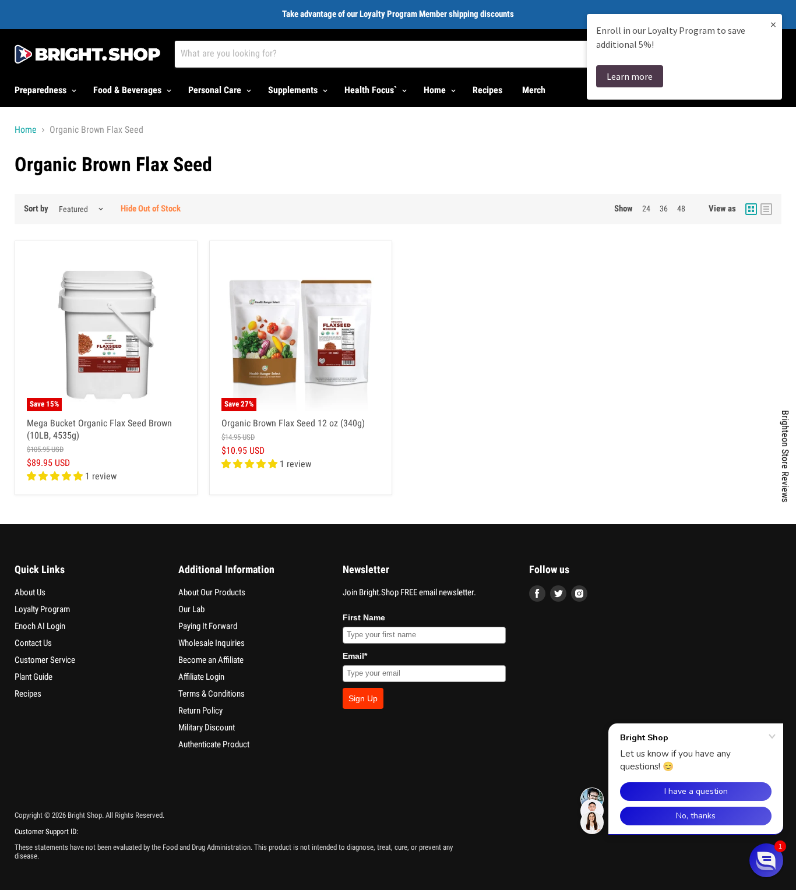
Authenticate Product (213, 744)
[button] (766, 860)
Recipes (487, 90)
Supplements (294, 90)
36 (664, 208)
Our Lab (191, 609)
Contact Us (33, 643)
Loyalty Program (42, 609)
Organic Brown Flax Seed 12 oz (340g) (293, 423)
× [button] (773, 24)
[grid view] (751, 209)
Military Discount (206, 727)
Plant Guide (33, 677)
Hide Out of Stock (151, 208)
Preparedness (42, 90)
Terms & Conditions (211, 693)
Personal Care (216, 90)
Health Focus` (371, 90)
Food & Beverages (128, 90)
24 (646, 208)
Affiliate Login (201, 677)
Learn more (630, 76)
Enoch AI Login (40, 626)
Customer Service (45, 660)
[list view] (766, 209)
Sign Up (363, 698)
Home (436, 90)
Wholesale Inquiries (211, 643)
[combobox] (426, 54)
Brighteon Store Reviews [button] (785, 456)
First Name (364, 617)
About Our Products (211, 592)
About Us (30, 592)
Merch (533, 90)
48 (681, 208)
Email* (355, 656)
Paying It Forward (207, 626)
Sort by (36, 209)
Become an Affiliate (211, 660)
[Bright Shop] (87, 54)
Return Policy (200, 710)
